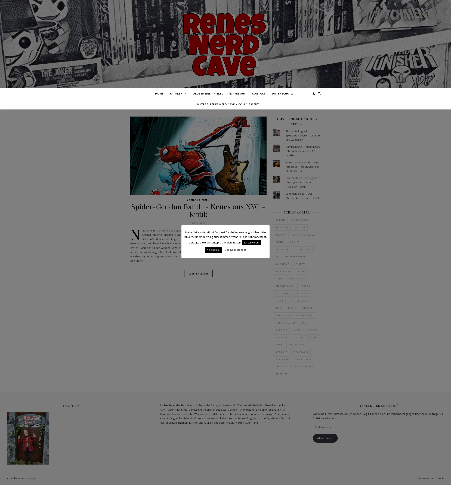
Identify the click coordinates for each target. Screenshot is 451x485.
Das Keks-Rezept (235, 249)
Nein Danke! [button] (213, 249)
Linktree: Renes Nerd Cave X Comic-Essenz (227, 104)
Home (159, 93)
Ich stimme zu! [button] (251, 242)
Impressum (237, 93)
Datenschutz (282, 93)
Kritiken (176, 93)
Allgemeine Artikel (208, 93)
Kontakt (259, 93)
